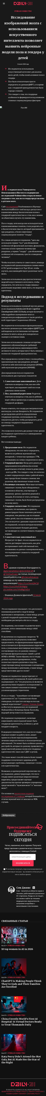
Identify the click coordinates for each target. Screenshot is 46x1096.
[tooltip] (34, 887)
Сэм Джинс (23, 887)
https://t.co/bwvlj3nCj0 (28, 583)
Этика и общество (23, 11)
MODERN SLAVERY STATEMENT (16, 1093)
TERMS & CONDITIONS (35, 1091)
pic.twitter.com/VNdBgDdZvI (16, 589)
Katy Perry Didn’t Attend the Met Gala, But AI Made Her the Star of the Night (21, 1059)
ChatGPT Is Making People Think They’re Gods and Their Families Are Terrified (21, 984)
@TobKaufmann (10, 574)
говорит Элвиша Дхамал (32, 704)
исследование (12, 206)
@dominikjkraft (26, 571)
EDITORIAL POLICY (34, 1093)
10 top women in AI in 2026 (17, 949)
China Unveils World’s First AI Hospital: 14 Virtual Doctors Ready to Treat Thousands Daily (21, 1021)
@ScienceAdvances (29, 577)
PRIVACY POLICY (21, 1091)
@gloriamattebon (11, 571)
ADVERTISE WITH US (8, 1091)
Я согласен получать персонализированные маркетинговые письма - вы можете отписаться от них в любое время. (23, 871)
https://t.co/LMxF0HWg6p (15, 586)
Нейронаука (8, 815)
